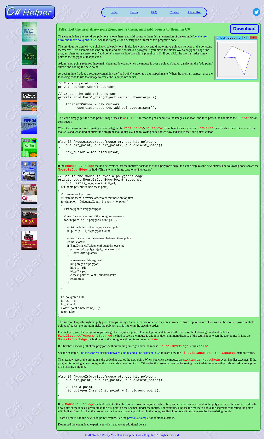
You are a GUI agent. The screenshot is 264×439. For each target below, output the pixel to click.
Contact (174, 12)
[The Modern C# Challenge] (29, 110)
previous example (138, 417)
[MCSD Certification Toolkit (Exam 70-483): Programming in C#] (29, 249)
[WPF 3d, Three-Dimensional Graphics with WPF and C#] (29, 133)
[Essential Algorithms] (29, 86)
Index (114, 12)
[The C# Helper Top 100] (29, 156)
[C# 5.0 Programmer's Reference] (29, 226)
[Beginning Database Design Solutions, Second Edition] (29, 40)
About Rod (194, 12)
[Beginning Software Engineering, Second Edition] (29, 63)
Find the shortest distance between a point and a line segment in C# (119, 352)
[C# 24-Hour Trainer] (29, 202)
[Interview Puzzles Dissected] (29, 179)
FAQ (154, 12)
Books (134, 12)
